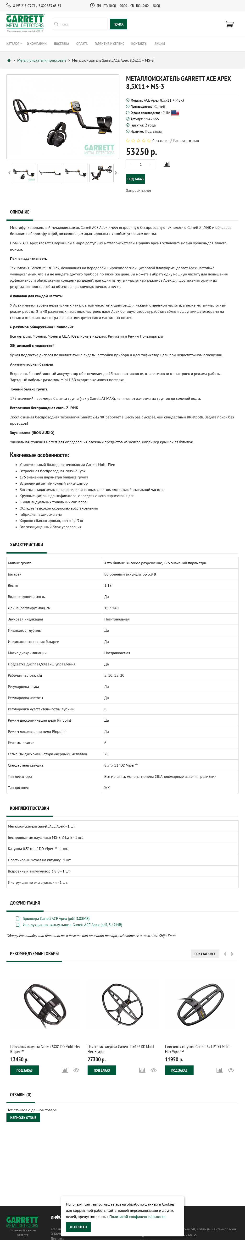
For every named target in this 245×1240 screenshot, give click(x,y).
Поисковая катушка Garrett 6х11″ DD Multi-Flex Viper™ (198, 1049)
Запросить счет (138, 190)
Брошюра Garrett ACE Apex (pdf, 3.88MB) (55, 918)
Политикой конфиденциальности (137, 1216)
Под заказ (136, 178)
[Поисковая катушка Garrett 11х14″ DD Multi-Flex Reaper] (123, 1005)
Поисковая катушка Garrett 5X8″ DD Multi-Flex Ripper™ (45, 1049)
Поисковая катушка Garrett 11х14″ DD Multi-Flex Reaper (121, 1049)
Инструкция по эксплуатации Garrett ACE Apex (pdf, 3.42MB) (72, 924)
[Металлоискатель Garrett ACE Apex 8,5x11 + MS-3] (24, 173)
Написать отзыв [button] (23, 1117)
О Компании (60, 1234)
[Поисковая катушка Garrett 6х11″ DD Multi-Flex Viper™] (200, 1005)
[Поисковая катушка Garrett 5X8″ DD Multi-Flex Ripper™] (45, 1005)
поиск (118, 24)
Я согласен (78, 1226)
